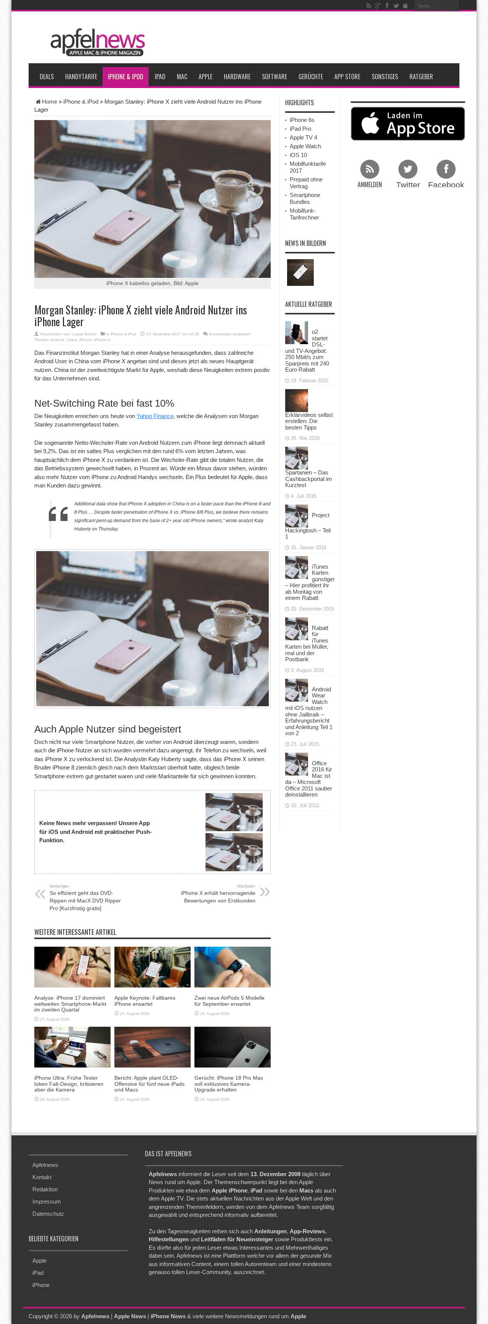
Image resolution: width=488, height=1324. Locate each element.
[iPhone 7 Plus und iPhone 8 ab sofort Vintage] (300, 272)
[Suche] (453, 5)
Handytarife (81, 76)
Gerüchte (311, 76)
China (72, 340)
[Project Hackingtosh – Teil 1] (296, 515)
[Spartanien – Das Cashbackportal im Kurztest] (296, 457)
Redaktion (45, 1189)
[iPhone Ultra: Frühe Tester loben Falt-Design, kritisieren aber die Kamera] (72, 1046)
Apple (205, 76)
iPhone (85, 340)
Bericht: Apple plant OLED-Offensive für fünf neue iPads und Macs (149, 1084)
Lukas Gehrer (84, 334)
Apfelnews (45, 1165)
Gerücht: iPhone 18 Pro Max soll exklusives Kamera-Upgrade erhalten (228, 1084)
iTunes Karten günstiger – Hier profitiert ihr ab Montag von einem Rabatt (310, 582)
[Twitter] (396, 5)
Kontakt (41, 1177)
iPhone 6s (302, 120)
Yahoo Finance (154, 416)
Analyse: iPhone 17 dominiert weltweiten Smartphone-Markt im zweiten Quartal (70, 1004)
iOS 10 (298, 155)
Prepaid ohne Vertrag (306, 182)
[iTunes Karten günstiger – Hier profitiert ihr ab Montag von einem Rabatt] (296, 566)
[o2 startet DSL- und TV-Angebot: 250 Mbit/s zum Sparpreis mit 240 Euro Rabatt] (296, 332)
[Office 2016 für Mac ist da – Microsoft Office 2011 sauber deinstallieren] (296, 763)
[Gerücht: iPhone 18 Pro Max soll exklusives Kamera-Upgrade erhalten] (232, 1046)
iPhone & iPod (125, 76)
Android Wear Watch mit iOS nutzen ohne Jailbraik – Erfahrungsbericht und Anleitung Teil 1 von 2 (308, 711)
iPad (160, 76)
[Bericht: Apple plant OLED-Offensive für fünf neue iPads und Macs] (152, 1046)
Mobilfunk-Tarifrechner (304, 214)
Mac (182, 76)
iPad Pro (300, 128)
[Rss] (368, 5)
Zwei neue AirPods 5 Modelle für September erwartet (229, 1001)
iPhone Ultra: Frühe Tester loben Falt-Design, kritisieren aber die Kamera (68, 1084)
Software (274, 76)
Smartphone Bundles (305, 198)
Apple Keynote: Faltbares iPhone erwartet (144, 1001)
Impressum (46, 1201)
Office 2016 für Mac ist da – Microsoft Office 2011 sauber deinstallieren (308, 779)
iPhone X (102, 340)
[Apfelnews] (95, 42)
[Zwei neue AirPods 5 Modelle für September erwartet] (232, 966)
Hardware (237, 76)
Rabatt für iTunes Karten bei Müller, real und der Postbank (306, 644)
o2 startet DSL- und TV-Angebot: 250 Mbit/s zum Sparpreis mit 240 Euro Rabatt (307, 351)
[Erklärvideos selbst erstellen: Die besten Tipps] (296, 399)
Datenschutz (48, 1213)
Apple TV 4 (303, 137)
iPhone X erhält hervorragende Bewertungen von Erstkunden (218, 894)
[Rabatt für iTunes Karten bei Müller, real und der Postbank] (296, 628)
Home (49, 101)
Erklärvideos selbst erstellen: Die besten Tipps (309, 421)
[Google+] (378, 5)
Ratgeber (421, 76)
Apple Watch (305, 146)
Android (57, 340)
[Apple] (405, 5)
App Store (347, 76)
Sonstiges (385, 76)
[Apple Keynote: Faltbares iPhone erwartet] (152, 966)
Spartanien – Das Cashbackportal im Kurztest (308, 478)
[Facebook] (387, 5)
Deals (47, 76)
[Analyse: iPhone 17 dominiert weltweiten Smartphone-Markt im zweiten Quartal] (72, 966)
